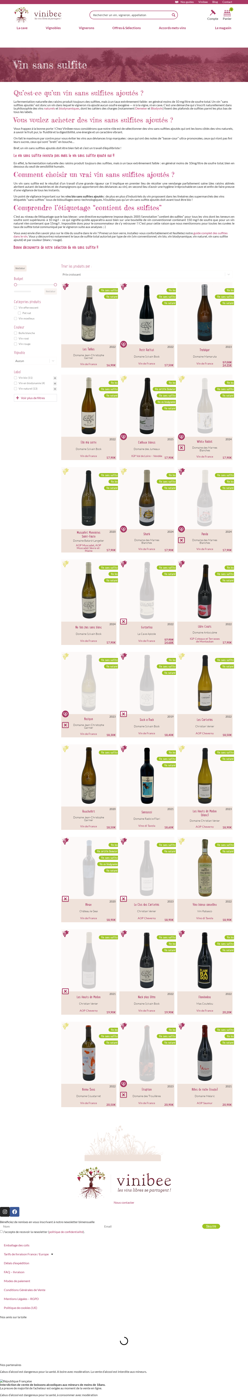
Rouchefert (88, 811)
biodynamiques (69, 108)
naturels (49, 108)
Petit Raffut (146, 350)
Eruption (147, 1089)
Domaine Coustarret (88, 1096)
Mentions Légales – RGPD (21, 1299)
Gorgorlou (146, 627)
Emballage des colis (16, 1245)
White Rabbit (205, 441)
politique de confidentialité (66, 1232)
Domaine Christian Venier (205, 820)
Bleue (88, 904)
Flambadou (205, 997)
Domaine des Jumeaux (147, 449)
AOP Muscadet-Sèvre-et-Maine (89, 548)
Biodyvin (157, 108)
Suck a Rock (147, 719)
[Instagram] (5, 1212)
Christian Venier (204, 726)
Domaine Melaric (205, 1096)
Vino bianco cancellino (205, 904)
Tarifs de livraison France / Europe (26, 1254)
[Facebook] (14, 1212)
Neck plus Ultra (146, 997)
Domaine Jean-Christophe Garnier (88, 356)
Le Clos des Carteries (146, 904)
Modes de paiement (17, 1281)
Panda (205, 534)
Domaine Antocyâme (205, 632)
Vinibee (203, 2)
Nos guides (187, 2)
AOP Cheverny (205, 733)
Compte (212, 18)
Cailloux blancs (146, 442)
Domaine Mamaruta (205, 356)
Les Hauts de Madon (89, 997)
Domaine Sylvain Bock (147, 356)
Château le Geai (88, 911)
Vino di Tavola (146, 825)
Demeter (141, 108)
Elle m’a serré (88, 442)
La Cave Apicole (147, 633)
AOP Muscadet (85, 545)
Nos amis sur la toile (13, 1317)
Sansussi (146, 812)
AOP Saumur (205, 1103)
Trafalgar (205, 350)
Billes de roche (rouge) (205, 1089)
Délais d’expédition (16, 1263)
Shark (146, 534)
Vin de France (88, 364)
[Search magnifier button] (173, 15)
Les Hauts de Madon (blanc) (205, 813)
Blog (215, 2)
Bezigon (88, 719)
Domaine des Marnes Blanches (204, 449)
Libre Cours (204, 626)
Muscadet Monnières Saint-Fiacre (88, 534)
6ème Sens (88, 1089)
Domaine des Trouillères (147, 1096)
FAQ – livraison (14, 1272)
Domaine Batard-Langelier (88, 540)
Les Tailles (89, 349)
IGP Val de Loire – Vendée (146, 456)
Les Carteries (205, 719)
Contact (227, 2)
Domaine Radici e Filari (146, 818)
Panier (227, 18)
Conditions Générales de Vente (24, 1290)
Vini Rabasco (204, 911)
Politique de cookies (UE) (20, 1308)
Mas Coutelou (204, 1003)
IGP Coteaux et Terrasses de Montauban (205, 640)
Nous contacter (124, 1202)
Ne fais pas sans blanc (88, 627)
